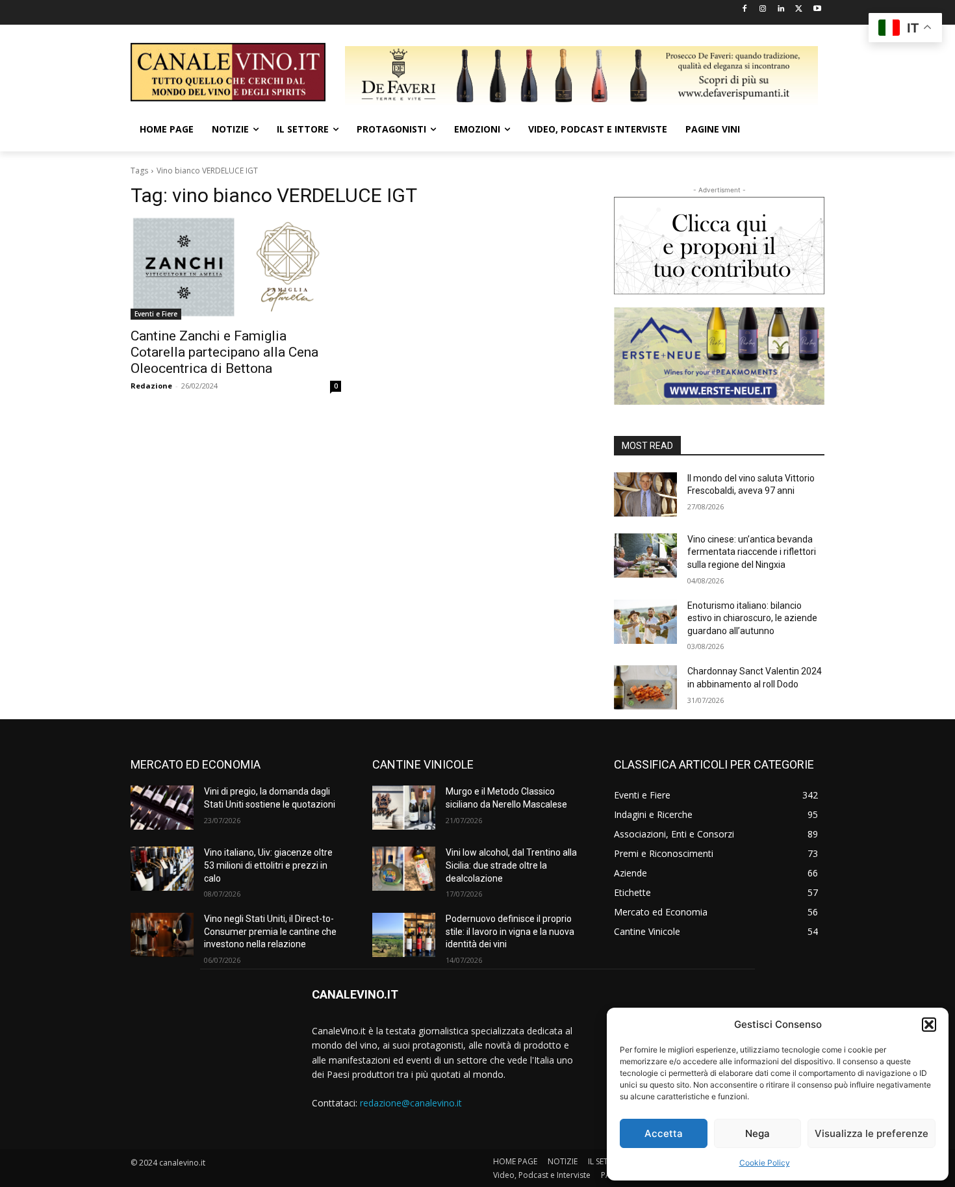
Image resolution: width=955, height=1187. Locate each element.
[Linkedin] (781, 9)
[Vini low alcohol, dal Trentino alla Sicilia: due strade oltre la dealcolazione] (403, 869)
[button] (929, 1024)
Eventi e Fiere (155, 313)
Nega (757, 1133)
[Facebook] (744, 9)
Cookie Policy (764, 1163)
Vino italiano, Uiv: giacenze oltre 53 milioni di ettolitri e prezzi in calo (268, 865)
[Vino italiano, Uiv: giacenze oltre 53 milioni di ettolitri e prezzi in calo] (162, 869)
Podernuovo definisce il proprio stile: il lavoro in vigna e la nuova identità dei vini (510, 931)
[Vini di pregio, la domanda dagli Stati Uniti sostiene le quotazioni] (162, 807)
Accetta (663, 1133)
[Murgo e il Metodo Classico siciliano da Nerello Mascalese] (403, 807)
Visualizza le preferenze (871, 1133)
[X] (798, 9)
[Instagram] (763, 9)
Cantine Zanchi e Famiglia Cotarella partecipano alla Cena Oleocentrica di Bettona (224, 352)
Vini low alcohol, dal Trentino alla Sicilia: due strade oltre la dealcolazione (511, 865)
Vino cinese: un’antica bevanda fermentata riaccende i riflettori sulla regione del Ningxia (751, 552)
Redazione (151, 385)
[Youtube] (816, 9)
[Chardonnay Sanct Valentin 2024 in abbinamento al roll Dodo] (645, 687)
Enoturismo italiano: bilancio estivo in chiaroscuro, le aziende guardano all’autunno (752, 618)
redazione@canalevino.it (411, 1103)
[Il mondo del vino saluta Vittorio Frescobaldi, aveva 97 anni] (645, 494)
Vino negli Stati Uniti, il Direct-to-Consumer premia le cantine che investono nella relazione (270, 931)
